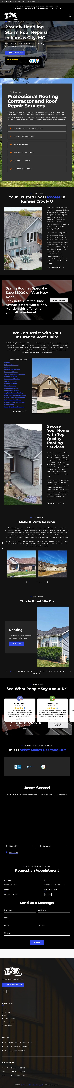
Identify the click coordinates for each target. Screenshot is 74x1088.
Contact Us (8, 1025)
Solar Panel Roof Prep (12, 400)
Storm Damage (10, 386)
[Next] (70, 671)
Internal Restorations (12, 369)
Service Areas (9, 1022)
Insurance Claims (11, 372)
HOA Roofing (9, 405)
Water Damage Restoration (14, 374)
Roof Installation (10, 376)
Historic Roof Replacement (14, 397)
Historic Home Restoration (14, 402)
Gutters (7, 367)
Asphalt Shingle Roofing (13, 393)
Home (6, 1009)
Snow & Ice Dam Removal (14, 407)
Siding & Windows (11, 365)
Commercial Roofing (12, 379)
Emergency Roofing (11, 390)
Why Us (7, 1012)
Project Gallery (9, 1019)
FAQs (6, 1015)
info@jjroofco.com (11, 894)
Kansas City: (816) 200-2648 (54, 885)
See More (33, 1)
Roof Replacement (11, 388)
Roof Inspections (10, 383)
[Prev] (6, 671)
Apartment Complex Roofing (15, 395)
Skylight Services (10, 381)
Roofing (7, 362)
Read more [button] (18, 719)
